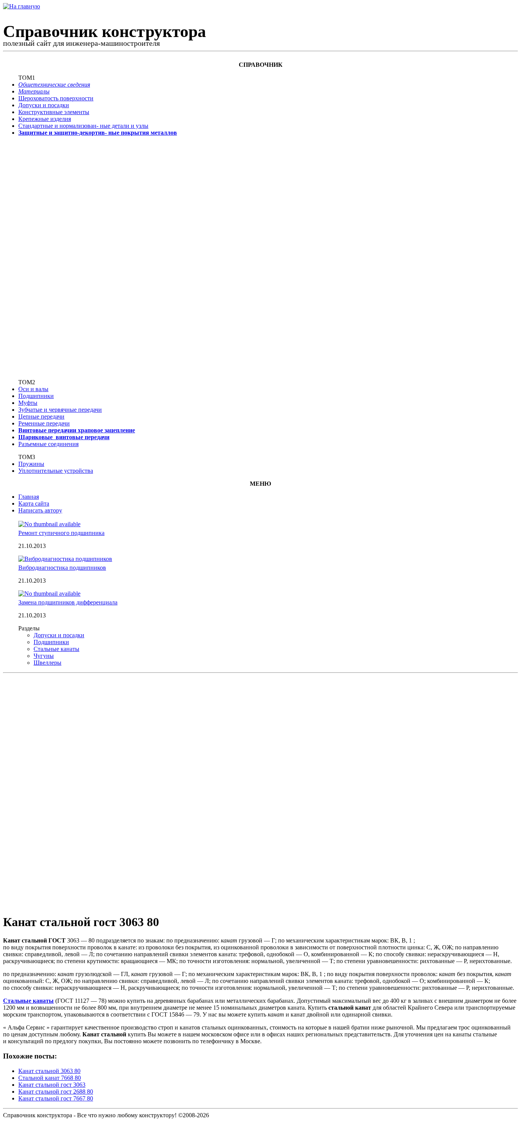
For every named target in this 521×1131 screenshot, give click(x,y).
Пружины (31, 464)
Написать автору (40, 510)
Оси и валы (33, 389)
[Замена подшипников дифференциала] (49, 593)
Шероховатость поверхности (55, 98)
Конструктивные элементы (53, 112)
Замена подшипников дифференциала (67, 602)
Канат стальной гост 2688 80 (55, 1091)
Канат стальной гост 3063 (51, 1084)
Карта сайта (33, 503)
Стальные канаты (56, 649)
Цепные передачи (41, 416)
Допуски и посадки (43, 105)
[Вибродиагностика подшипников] (65, 559)
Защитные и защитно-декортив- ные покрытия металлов (97, 132)
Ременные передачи (44, 423)
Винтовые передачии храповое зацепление (76, 430)
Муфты (27, 403)
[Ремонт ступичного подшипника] (49, 524)
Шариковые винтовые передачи (63, 437)
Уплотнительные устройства (55, 470)
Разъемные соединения (48, 444)
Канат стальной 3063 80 (49, 1071)
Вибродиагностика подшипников (62, 567)
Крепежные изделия (44, 119)
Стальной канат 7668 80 (49, 1078)
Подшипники (36, 396)
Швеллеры (47, 662)
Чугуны (44, 655)
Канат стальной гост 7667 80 (55, 1098)
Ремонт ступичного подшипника (61, 533)
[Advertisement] (43, 256)
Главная (28, 496)
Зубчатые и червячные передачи (60, 409)
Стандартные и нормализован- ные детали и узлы (83, 125)
